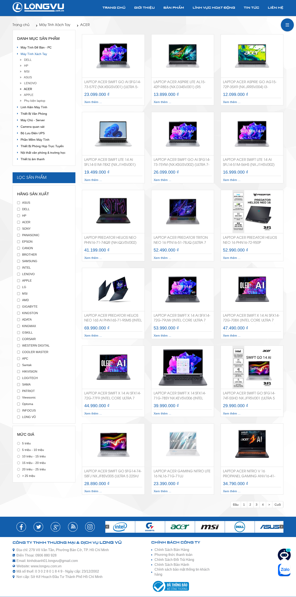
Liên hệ (275, 8)
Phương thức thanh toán (173, 555)
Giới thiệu (144, 8)
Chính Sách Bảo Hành (172, 564)
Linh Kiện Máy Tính (32, 107)
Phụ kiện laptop (33, 100)
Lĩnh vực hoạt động (214, 8)
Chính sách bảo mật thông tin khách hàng (182, 572)
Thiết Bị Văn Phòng (32, 113)
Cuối (278, 504)
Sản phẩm (173, 8)
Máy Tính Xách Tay (54, 25)
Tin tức (251, 8)
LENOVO (29, 83)
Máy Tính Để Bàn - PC (35, 47)
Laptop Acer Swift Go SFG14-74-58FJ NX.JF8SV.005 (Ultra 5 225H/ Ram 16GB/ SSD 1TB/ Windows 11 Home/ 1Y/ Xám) (112, 474)
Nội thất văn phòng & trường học (41, 152)
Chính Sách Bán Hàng (172, 550)
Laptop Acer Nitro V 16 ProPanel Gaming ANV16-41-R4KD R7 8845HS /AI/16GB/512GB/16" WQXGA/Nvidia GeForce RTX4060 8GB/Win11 (249, 474)
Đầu (236, 504)
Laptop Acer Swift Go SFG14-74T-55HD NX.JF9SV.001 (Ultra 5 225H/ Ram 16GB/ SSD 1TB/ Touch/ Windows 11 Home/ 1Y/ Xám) (251, 397)
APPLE (27, 95)
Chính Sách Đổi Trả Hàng (174, 560)
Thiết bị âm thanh (31, 159)
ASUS (26, 77)
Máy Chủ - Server (31, 120)
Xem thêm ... (93, 102)
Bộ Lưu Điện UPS (31, 133)
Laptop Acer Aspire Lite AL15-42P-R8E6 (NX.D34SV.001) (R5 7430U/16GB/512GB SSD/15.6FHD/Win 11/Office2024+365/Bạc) (179, 85)
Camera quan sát (31, 126)
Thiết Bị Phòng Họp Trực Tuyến (41, 146)
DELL (26, 59)
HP (24, 65)
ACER (85, 25)
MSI (25, 71)
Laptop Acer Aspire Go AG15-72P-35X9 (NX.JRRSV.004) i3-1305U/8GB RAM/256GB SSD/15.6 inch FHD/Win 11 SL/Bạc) (250, 85)
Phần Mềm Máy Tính (33, 139)
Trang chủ (113, 8)
